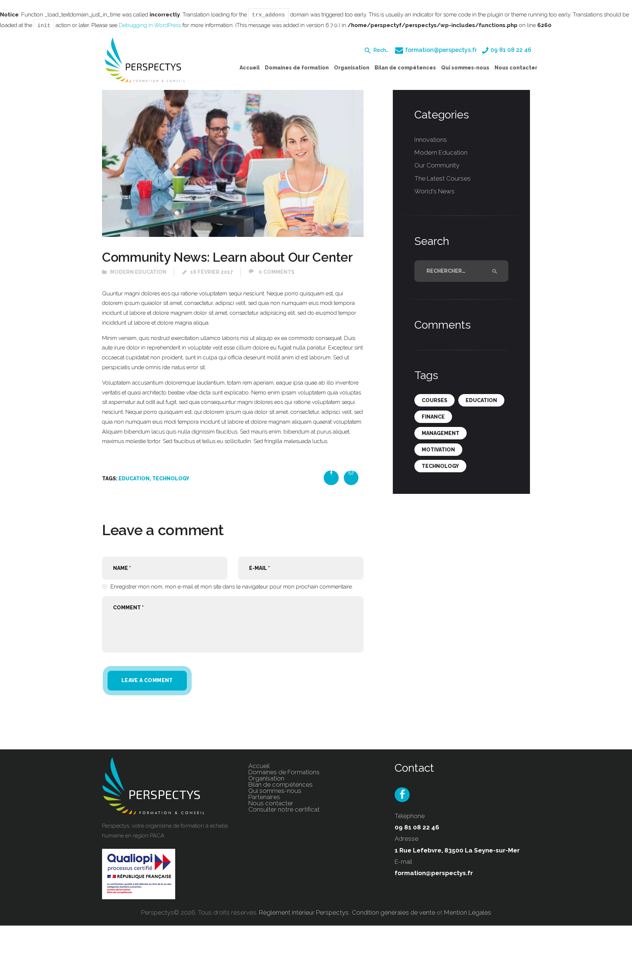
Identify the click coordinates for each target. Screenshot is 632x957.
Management (440, 433)
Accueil (259, 765)
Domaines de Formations (284, 772)
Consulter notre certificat (284, 809)
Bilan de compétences (280, 784)
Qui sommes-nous (274, 790)
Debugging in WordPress (150, 25)
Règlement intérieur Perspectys (304, 912)
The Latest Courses (442, 178)
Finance (433, 417)
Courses (434, 400)
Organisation (266, 778)
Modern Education (138, 272)
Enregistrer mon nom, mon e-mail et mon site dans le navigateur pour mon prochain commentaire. (231, 586)
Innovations (430, 139)
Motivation (438, 450)
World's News (434, 191)
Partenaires (264, 797)
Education (134, 478)
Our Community (436, 165)
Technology (170, 478)
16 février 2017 (211, 272)
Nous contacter (270, 803)
